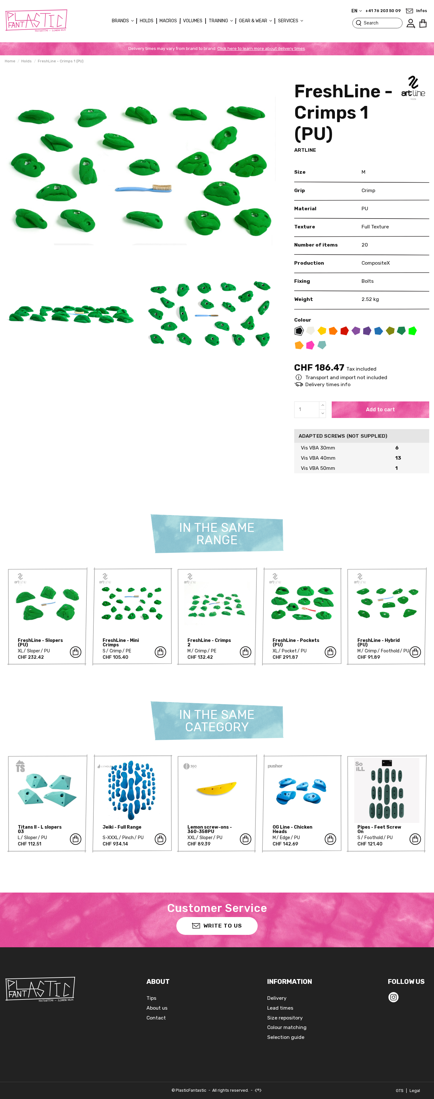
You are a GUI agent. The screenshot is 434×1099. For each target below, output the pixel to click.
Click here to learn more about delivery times (261, 48)
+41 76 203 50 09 (383, 11)
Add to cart (380, 410)
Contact (156, 1018)
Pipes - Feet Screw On (379, 829)
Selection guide (285, 1037)
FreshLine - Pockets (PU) (296, 643)
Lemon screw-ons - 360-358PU (209, 829)
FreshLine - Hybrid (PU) (378, 643)
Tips (151, 998)
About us (156, 1008)
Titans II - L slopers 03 (40, 829)
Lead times (280, 1008)
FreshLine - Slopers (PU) (40, 643)
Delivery (277, 998)
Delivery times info (327, 384)
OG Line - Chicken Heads (292, 829)
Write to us (222, 925)
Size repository (285, 1018)
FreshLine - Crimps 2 (209, 643)
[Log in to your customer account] (410, 23)
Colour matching (287, 1027)
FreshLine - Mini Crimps (121, 643)
